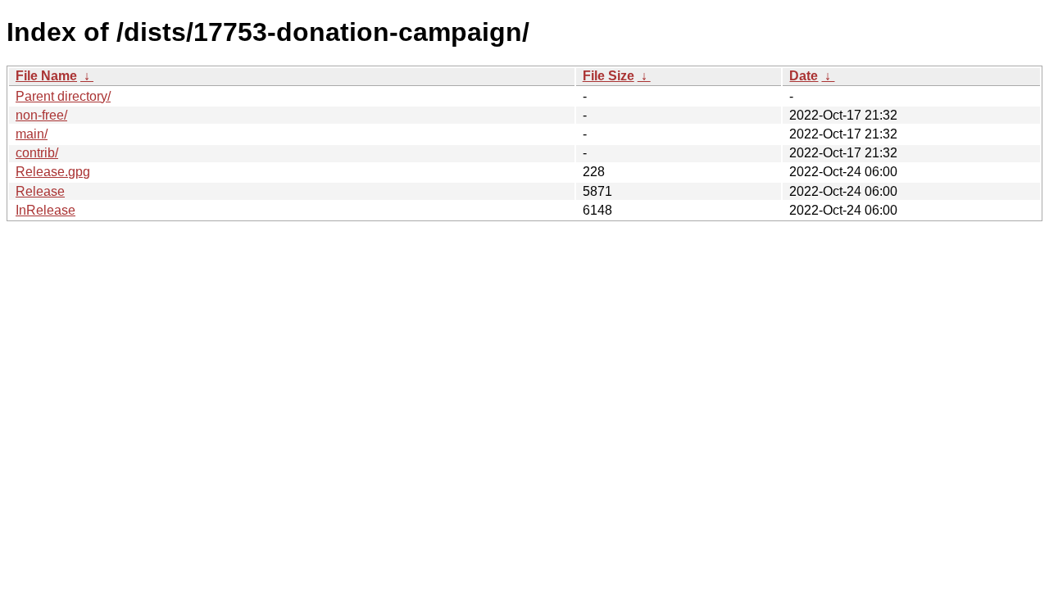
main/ (32, 134)
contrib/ (37, 153)
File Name (46, 76)
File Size (608, 76)
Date (803, 76)
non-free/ (41, 115)
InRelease (45, 210)
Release (40, 191)
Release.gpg (53, 172)
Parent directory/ (63, 96)
